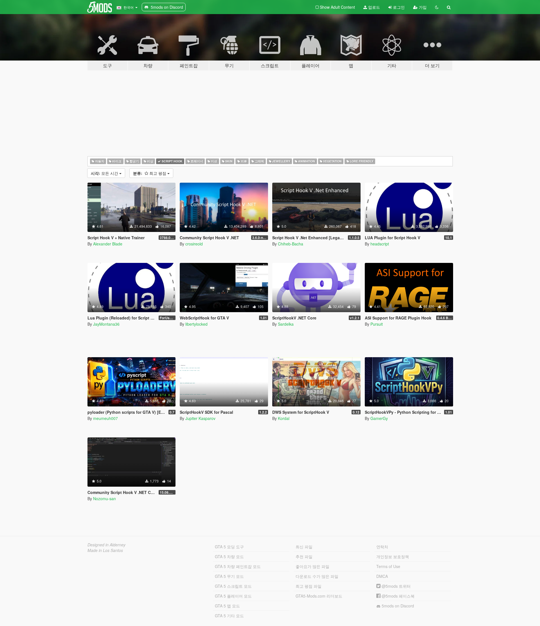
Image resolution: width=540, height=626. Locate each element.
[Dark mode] (437, 7)
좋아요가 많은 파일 (312, 566)
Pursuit (376, 324)
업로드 (373, 7)
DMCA (382, 576)
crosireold (194, 244)
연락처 (382, 546)
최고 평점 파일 (308, 586)
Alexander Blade (107, 244)
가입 (422, 7)
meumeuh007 (105, 418)
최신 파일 (304, 546)
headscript (379, 244)
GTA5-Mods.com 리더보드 (319, 596)
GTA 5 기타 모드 (229, 615)
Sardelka (286, 324)
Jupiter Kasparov (200, 418)
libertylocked (196, 324)
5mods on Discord (397, 606)
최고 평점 (150, 173)
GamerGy (379, 418)
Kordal (283, 418)
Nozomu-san (104, 498)
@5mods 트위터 (396, 586)
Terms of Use (388, 566)
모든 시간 (105, 173)
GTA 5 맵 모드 (227, 606)
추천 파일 (304, 556)
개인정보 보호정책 (392, 556)
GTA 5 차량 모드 (229, 556)
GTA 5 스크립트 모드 (233, 586)
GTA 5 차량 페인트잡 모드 (238, 566)
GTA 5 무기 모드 (229, 576)
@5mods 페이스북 (398, 596)
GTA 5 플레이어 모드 (233, 596)
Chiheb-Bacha (290, 244)
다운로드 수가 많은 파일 (317, 576)
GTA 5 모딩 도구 (229, 546)
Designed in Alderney (106, 544)
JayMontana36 (106, 324)
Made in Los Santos (105, 550)
